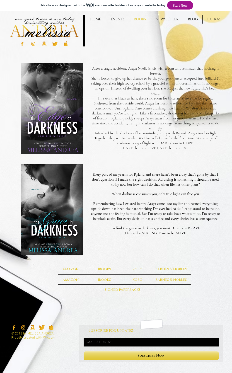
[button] (71, 269)
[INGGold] (33, 43)
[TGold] (55, 43)
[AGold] (65, 43)
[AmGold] (44, 43)
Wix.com (49, 338)
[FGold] (22, 43)
